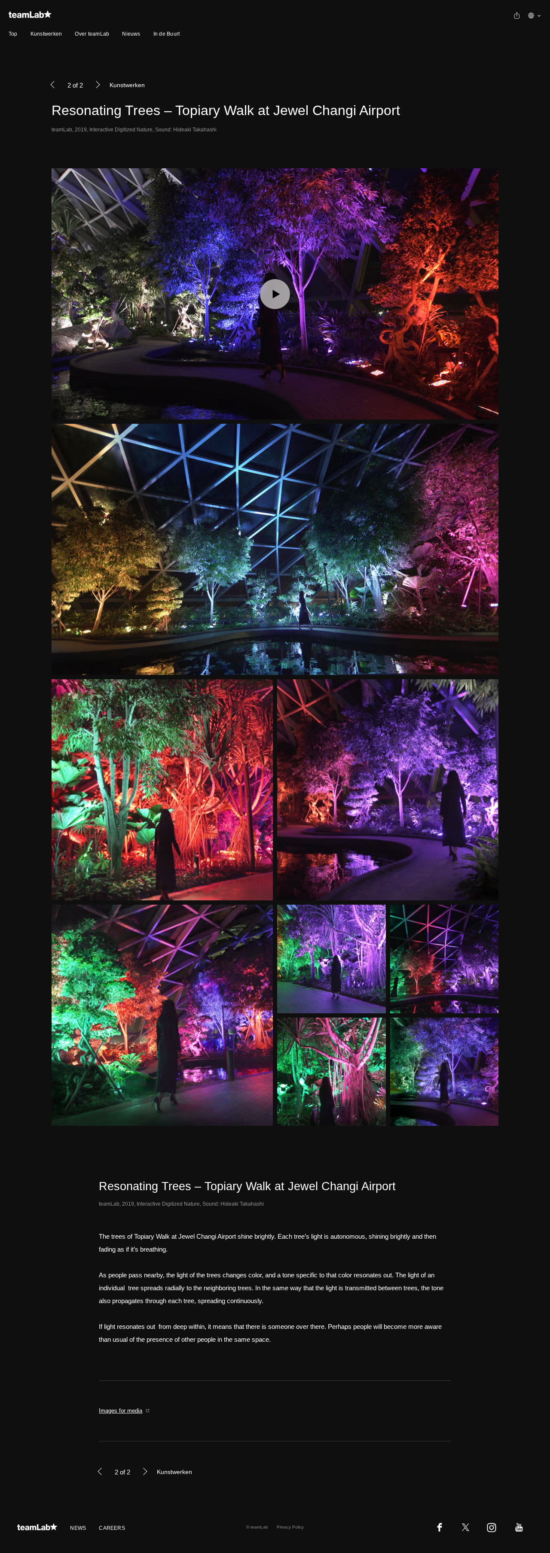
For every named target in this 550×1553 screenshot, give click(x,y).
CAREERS (112, 1528)
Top (13, 34)
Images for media (120, 1410)
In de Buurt (166, 34)
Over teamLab (92, 34)
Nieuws (131, 34)
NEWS (78, 1528)
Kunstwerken (46, 34)
